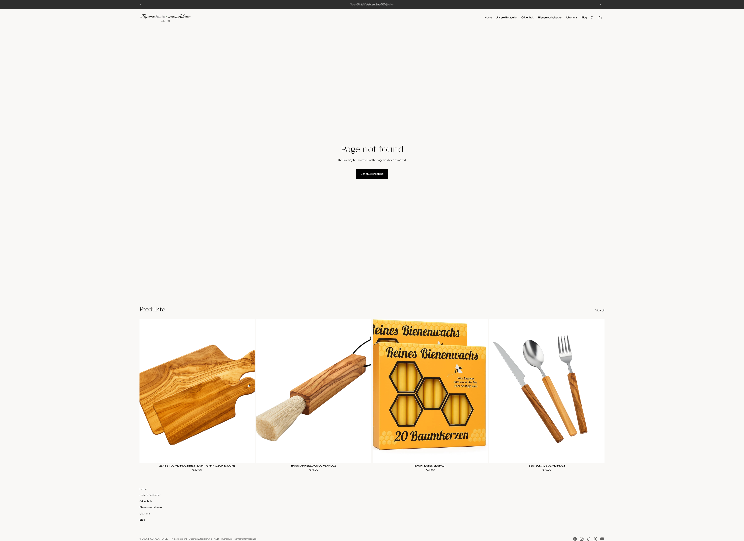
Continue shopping (372, 173)
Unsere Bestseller (150, 495)
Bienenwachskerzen (151, 507)
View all (599, 310)
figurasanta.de (158, 538)
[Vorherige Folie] (141, 4)
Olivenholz (146, 501)
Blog (142, 519)
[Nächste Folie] (600, 4)
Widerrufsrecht (179, 538)
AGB (216, 538)
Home (143, 489)
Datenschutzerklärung (200, 538)
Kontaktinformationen (245, 538)
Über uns (145, 513)
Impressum (226, 538)
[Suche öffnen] (592, 17)
